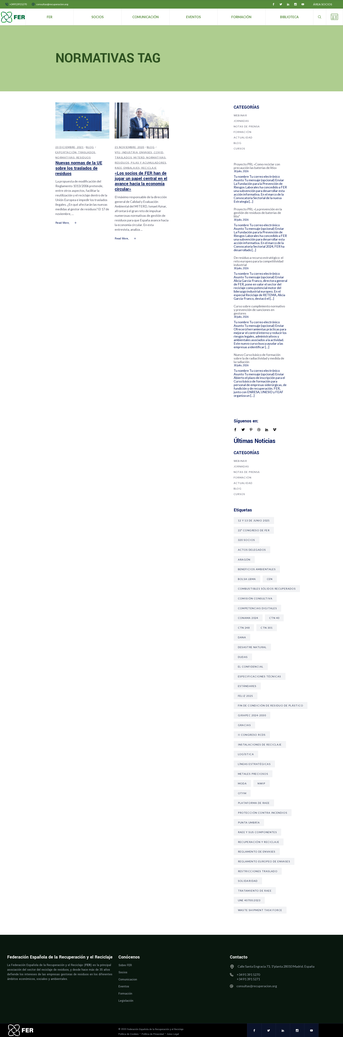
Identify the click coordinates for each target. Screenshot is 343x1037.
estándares (247, 686)
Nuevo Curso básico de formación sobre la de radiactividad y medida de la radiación (259, 358)
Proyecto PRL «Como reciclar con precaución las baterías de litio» (257, 165)
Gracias (244, 725)
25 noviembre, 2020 (129, 147)
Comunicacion (127, 979)
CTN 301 (267, 627)
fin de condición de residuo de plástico (270, 705)
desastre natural (252, 647)
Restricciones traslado (258, 871)
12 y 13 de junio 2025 (254, 520)
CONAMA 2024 (248, 617)
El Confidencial (251, 666)
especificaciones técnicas (259, 676)
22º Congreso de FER (254, 530)
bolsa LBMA (247, 578)
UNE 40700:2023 (249, 900)
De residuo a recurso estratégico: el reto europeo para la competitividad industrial (258, 261)
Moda (242, 783)
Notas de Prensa (247, 126)
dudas (243, 656)
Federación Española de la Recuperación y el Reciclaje (155, 1029)
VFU (117, 152)
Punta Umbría (249, 822)
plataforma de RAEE (254, 802)
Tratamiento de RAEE (255, 890)
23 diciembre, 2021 (69, 147)
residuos (83, 157)
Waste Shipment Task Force (260, 910)
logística (246, 754)
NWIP (261, 783)
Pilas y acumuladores (148, 162)
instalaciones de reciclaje (260, 744)
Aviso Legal (173, 1034)
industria (130, 152)
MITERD (139, 157)
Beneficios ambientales (257, 569)
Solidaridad (248, 880)
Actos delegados (252, 549)
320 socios (246, 539)
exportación (65, 152)
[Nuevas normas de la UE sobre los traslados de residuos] (82, 120)
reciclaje (149, 167)
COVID (158, 152)
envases (146, 152)
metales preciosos (253, 773)
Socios (122, 972)
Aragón (244, 559)
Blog (90, 147)
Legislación (125, 1000)
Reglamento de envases (256, 851)
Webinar (240, 115)
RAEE (118, 167)
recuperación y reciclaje (258, 841)
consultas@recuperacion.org (52, 4)
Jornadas (241, 120)
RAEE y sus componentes (257, 832)
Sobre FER (125, 965)
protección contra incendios (262, 812)
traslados (86, 152)
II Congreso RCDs (252, 734)
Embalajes (132, 167)
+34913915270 (18, 4)
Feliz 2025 (245, 695)
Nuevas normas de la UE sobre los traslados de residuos (78, 168)
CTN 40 (274, 617)
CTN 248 (244, 627)
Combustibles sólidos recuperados (267, 588)
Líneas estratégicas (254, 763)
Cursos (239, 148)
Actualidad (243, 137)
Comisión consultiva (255, 598)
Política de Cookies (128, 1034)
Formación (243, 131)
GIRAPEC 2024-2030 (252, 715)
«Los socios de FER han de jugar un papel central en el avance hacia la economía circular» (141, 181)
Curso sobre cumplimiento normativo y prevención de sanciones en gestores (259, 309)
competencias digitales (257, 608)
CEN (270, 578)
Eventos (123, 986)
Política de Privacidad (153, 1034)
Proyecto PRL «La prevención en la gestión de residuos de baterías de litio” (258, 212)
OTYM (242, 793)
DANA (242, 637)
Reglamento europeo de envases (264, 861)
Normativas (65, 157)
